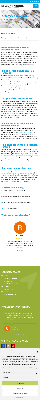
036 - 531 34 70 (35, 1)
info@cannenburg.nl (10, 294)
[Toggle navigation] (36, 6)
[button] (37, 352)
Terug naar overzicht (9, 33)
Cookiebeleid (19, 397)
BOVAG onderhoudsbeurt (24, 132)
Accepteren (20, 383)
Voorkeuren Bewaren (20, 393)
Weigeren (20, 388)
